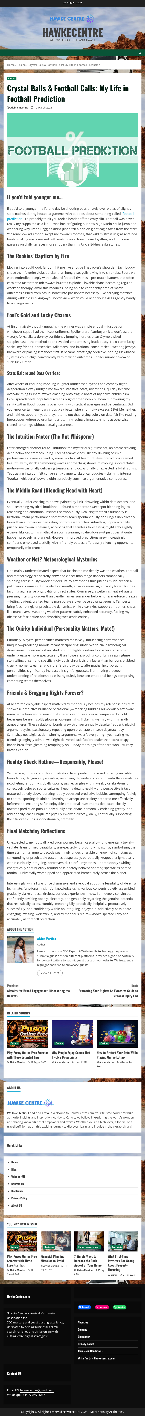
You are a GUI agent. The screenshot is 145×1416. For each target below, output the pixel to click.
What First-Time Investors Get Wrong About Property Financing (121, 1263)
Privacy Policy (19, 1198)
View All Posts (50, 973)
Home (14, 1162)
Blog (13, 1169)
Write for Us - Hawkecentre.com (96, 1358)
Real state (117, 1246)
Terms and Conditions (90, 1351)
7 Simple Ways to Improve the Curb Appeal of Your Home (88, 1260)
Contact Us (17, 1184)
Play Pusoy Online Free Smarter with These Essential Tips (27, 1054)
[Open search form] (140, 52)
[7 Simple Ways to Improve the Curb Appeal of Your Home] (89, 1241)
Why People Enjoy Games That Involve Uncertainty (71, 1054)
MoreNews (97, 1412)
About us (83, 1322)
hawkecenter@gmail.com (37, 1390)
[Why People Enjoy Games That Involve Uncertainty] (72, 1034)
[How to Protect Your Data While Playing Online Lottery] (117, 1034)
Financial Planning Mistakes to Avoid (52, 1258)
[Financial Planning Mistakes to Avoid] (56, 1241)
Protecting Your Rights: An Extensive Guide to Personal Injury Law (108, 990)
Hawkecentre (72, 32)
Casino (11, 78)
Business (49, 1246)
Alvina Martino (19, 107)
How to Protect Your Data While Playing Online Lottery (117, 1054)
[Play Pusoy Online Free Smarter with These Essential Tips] (27, 1034)
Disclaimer (17, 1191)
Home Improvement (89, 1246)
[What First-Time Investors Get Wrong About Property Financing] (123, 1241)
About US (16, 1205)
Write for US (18, 1176)
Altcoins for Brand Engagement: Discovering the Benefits (38, 990)
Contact (82, 1329)
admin (114, 1274)
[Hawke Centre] (30, 1103)
